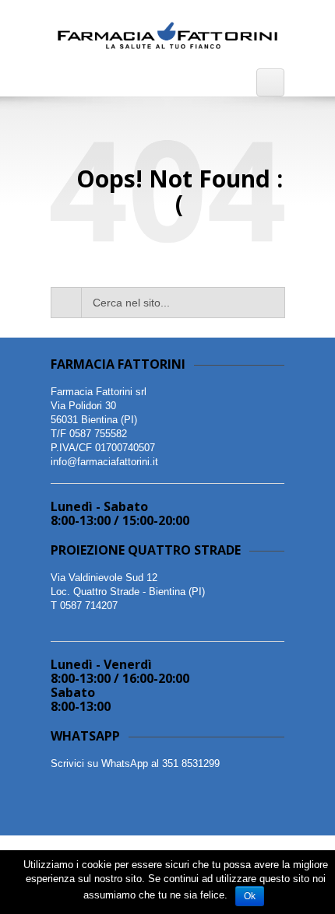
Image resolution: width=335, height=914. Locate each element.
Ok (250, 896)
